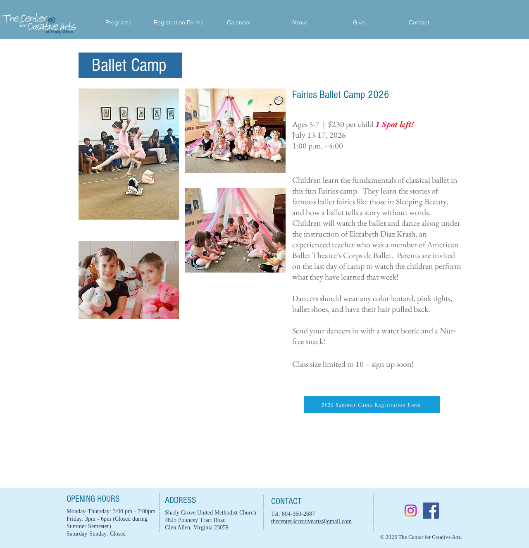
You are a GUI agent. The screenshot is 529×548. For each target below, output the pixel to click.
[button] (299, 22)
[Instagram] (411, 511)
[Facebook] (431, 511)
